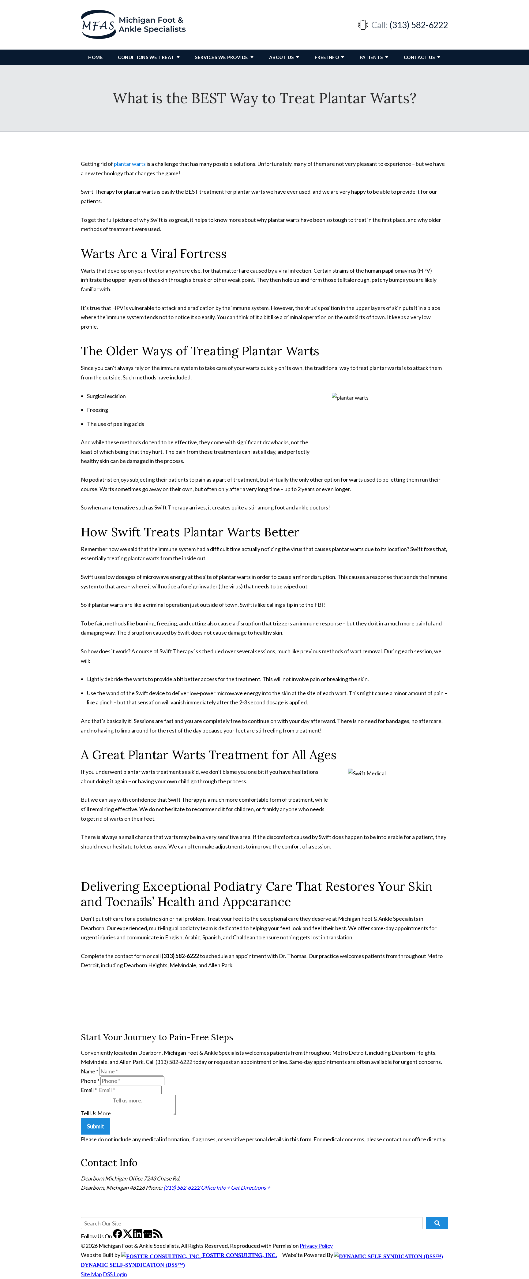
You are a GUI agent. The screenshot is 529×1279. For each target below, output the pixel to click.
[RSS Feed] (158, 1236)
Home (95, 57)
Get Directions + (250, 1187)
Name (89, 1071)
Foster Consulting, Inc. (239, 1255)
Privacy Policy (316, 1245)
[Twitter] (128, 1236)
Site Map (91, 1274)
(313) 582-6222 (418, 25)
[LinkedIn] (138, 1236)
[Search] (437, 1223)
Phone (90, 1080)
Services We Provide (221, 57)
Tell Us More (96, 1113)
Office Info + (215, 1187)
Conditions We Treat (146, 57)
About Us (281, 57)
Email (89, 1090)
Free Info (327, 57)
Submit (95, 1126)
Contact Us (419, 57)
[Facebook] (118, 1236)
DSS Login (115, 1274)
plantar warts (130, 163)
